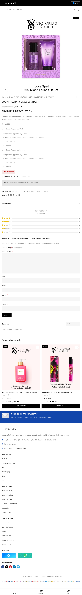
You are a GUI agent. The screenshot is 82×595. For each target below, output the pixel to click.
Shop (11, 97)
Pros (3, 276)
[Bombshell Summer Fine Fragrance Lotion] (21, 367)
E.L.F (4, 480)
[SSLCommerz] (41, 581)
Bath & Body (6, 459)
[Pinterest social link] (13, 195)
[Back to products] (76, 97)
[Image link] (10, 429)
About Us (5, 508)
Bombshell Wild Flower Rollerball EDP (57, 392)
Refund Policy (7, 495)
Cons (4, 286)
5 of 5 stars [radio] (22, 248)
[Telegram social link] (19, 195)
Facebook (5, 523)
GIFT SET (50, 97)
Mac (3, 467)
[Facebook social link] (8, 195)
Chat (77, 3)
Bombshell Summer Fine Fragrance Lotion (19, 392)
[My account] (79, 10)
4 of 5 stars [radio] (21, 248)
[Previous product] (74, 97)
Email (5, 304)
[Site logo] (9, 3)
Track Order (7, 512)
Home (4, 97)
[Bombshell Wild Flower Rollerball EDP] (61, 367)
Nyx (3, 476)
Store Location (8, 540)
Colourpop (6, 472)
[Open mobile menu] (3, 10)
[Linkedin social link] (16, 195)
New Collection (8, 527)
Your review (7, 251)
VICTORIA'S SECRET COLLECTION (29, 97)
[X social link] (11, 195)
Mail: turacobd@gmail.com (15, 448)
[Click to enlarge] (5, 89)
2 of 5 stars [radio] (17, 248)
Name (5, 295)
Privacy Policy (7, 491)
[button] (21, 406)
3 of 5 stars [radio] (19, 248)
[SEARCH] (74, 9)
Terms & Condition (9, 504)
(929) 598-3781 (10, 444)
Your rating (7, 248)
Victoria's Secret (8, 463)
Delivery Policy (7, 499)
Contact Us (6, 536)
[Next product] (79, 97)
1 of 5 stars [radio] (15, 248)
